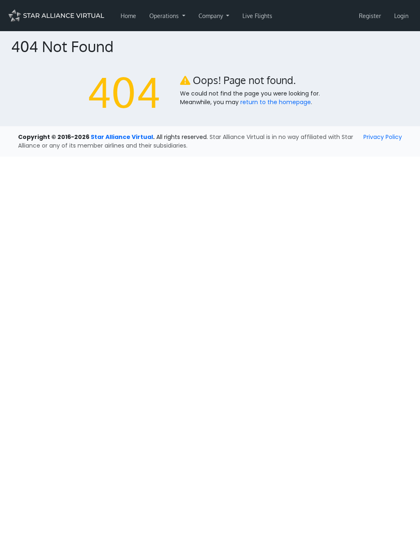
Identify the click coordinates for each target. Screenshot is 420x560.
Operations (164, 15)
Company (212, 15)
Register (370, 15)
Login (401, 15)
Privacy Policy (382, 137)
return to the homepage (275, 102)
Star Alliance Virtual (122, 137)
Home (128, 15)
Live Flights (257, 15)
